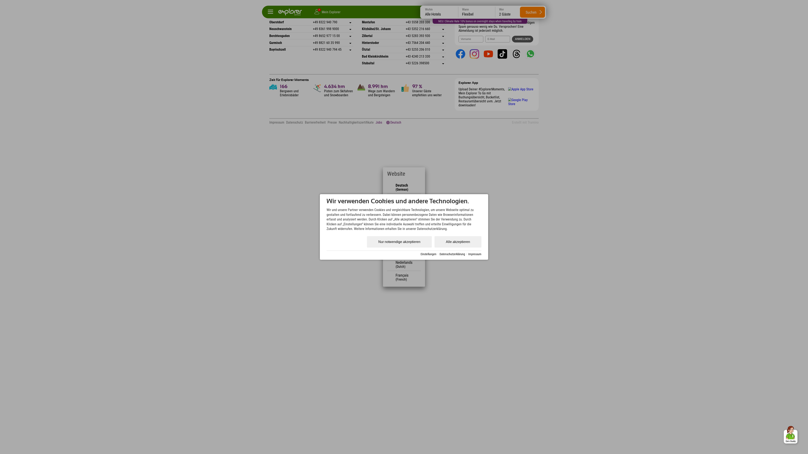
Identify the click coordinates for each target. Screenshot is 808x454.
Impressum (474, 254)
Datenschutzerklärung (452, 254)
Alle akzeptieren (458, 242)
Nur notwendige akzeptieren (399, 242)
